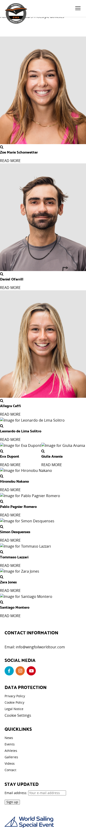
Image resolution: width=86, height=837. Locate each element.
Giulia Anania (52, 456)
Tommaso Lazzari (14, 557)
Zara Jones (8, 582)
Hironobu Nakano (14, 481)
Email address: (16, 793)
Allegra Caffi (10, 405)
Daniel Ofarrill (11, 279)
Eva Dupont (9, 456)
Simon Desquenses (15, 531)
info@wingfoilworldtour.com (40, 646)
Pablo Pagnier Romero (18, 506)
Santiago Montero (14, 607)
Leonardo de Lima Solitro (20, 431)
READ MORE (10, 160)
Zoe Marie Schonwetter (19, 152)
